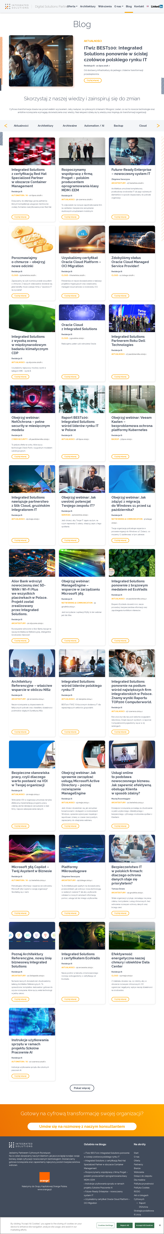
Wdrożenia (105, 6)
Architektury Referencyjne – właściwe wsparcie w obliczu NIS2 (32, 686)
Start (136, 1153)
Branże (137, 1168)
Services (65, 515)
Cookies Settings (105, 1225)
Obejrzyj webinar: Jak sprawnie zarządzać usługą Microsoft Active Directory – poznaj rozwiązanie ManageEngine (80, 783)
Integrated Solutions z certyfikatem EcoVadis (80, 956)
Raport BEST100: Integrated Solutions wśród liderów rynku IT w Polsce (80, 424)
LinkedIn (157, 6)
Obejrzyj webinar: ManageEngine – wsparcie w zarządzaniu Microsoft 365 (80, 587)
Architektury (88, 6)
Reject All (124, 1225)
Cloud (143, 125)
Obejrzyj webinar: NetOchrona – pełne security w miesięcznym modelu (31, 424)
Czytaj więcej (93, 80)
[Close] (160, 1225)
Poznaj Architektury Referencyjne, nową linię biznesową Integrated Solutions (32, 960)
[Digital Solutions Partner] (18, 6)
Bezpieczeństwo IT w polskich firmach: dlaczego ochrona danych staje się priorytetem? (127, 875)
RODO (137, 1191)
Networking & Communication (126, 519)
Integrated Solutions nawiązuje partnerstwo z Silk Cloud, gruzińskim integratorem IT (31, 503)
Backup (118, 125)
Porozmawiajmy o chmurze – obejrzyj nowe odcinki (28, 262)
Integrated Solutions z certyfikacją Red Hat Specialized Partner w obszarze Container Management (29, 178)
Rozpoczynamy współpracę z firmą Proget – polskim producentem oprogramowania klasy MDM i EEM (80, 180)
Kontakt (139, 6)
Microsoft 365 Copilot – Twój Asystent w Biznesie (32, 869)
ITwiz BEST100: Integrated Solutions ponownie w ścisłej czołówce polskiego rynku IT (116, 53)
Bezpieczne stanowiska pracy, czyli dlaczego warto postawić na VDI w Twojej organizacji (30, 779)
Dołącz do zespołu (143, 1176)
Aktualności (93, 41)
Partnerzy (138, 1164)
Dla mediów (139, 1180)
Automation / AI (94, 125)
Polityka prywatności (144, 1183)
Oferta (71, 6)
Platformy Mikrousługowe (74, 869)
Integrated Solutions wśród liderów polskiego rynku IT (81, 686)
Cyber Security (19, 439)
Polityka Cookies (142, 1187)
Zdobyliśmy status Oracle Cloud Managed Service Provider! (130, 262)
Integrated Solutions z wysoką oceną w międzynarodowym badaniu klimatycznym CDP (30, 345)
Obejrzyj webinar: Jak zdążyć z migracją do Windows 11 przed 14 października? (131, 503)
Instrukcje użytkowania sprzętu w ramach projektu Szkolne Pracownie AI (30, 1046)
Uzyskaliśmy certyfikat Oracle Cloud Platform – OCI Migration (81, 262)
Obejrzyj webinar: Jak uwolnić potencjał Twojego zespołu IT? (78, 501)
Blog (129, 6)
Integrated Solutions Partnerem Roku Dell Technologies (128, 341)
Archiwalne (70, 125)
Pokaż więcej (82, 1088)
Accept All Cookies (144, 1225)
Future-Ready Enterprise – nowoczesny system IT (131, 172)
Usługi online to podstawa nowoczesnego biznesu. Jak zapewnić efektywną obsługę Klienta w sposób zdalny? (131, 783)
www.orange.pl (45, 1189)
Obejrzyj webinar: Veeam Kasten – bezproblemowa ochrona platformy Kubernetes (131, 424)
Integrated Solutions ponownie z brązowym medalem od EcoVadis (129, 585)
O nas (117, 6)
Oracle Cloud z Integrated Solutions (79, 327)
